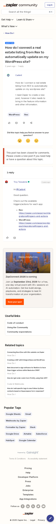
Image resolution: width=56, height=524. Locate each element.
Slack (32, 427)
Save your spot (15, 302)
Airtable (27, 434)
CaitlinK (18, 75)
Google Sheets (13, 414)
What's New (8, 26)
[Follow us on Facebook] (23, 506)
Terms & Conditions (17, 458)
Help (28, 472)
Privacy (41, 520)
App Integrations (28, 499)
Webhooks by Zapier (16, 420)
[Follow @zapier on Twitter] (38, 506)
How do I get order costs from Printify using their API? (27, 378)
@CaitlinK (21, 189)
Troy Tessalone (20, 182)
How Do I (9, 33)
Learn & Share (24, 19)
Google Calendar (27, 440)
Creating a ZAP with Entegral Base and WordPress (26, 360)
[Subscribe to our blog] (33, 506)
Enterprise (28, 490)
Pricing (28, 468)
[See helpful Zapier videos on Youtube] (43, 506)
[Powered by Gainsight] (28, 453)
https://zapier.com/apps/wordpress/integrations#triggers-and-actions (34, 226)
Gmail (28, 414)
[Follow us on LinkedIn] (28, 506)
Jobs (28, 485)
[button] (50, 4)
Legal (32, 520)
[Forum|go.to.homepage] (20, 5)
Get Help (6, 19)
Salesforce (41, 434)
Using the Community (17, 327)
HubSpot (10, 440)
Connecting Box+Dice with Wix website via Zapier (25, 352)
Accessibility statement (37, 458)
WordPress (14, 114)
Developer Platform (28, 477)
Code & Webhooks (15, 384)
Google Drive (12, 434)
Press (28, 481)
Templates (28, 494)
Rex (26, 114)
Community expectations (19, 332)
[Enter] (4, 11)
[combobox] (28, 11)
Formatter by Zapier (15, 427)
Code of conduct (15, 323)
